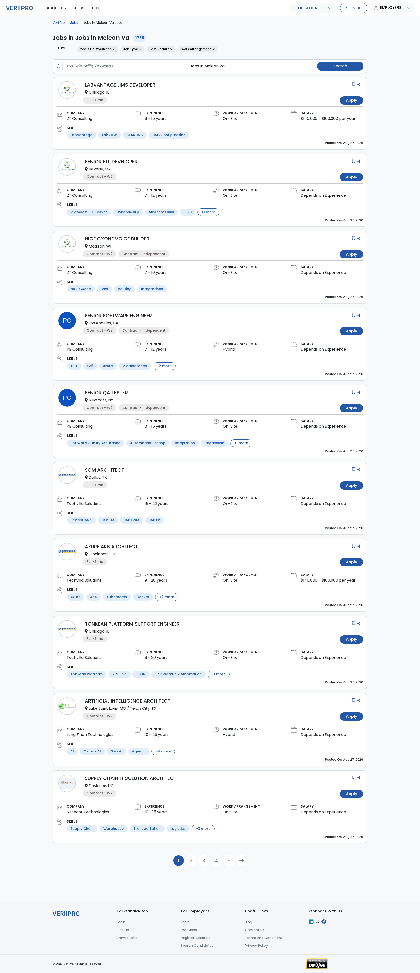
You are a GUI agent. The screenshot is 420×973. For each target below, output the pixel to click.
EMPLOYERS (391, 7)
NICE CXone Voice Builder (117, 238)
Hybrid (229, 349)
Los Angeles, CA (103, 323)
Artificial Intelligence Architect (128, 701)
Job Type (131, 49)
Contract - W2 (100, 176)
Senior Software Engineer (118, 315)
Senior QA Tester (106, 392)
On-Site (230, 118)
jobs (79, 8)
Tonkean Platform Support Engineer (132, 623)
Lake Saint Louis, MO (107, 708)
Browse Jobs (127, 937)
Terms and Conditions (264, 937)
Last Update (160, 49)
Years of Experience (96, 49)
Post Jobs (189, 930)
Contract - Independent (143, 253)
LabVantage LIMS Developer (120, 84)
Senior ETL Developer (111, 161)
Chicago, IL (99, 92)
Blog (248, 922)
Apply (351, 100)
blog (97, 8)
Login (185, 922)
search (340, 66)
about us (56, 8)
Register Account (195, 937)
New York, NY (101, 400)
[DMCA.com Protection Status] (317, 963)
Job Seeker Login (313, 8)
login (121, 922)
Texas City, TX (143, 708)
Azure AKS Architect (111, 546)
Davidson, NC (101, 785)
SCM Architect (104, 470)
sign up (353, 8)
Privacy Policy (256, 945)
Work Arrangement (196, 49)
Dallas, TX (98, 477)
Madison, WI (100, 246)
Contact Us (254, 930)
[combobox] (122, 66)
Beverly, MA (100, 169)
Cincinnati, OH (102, 554)
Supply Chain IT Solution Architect (131, 778)
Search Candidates (197, 945)
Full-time (95, 99)
